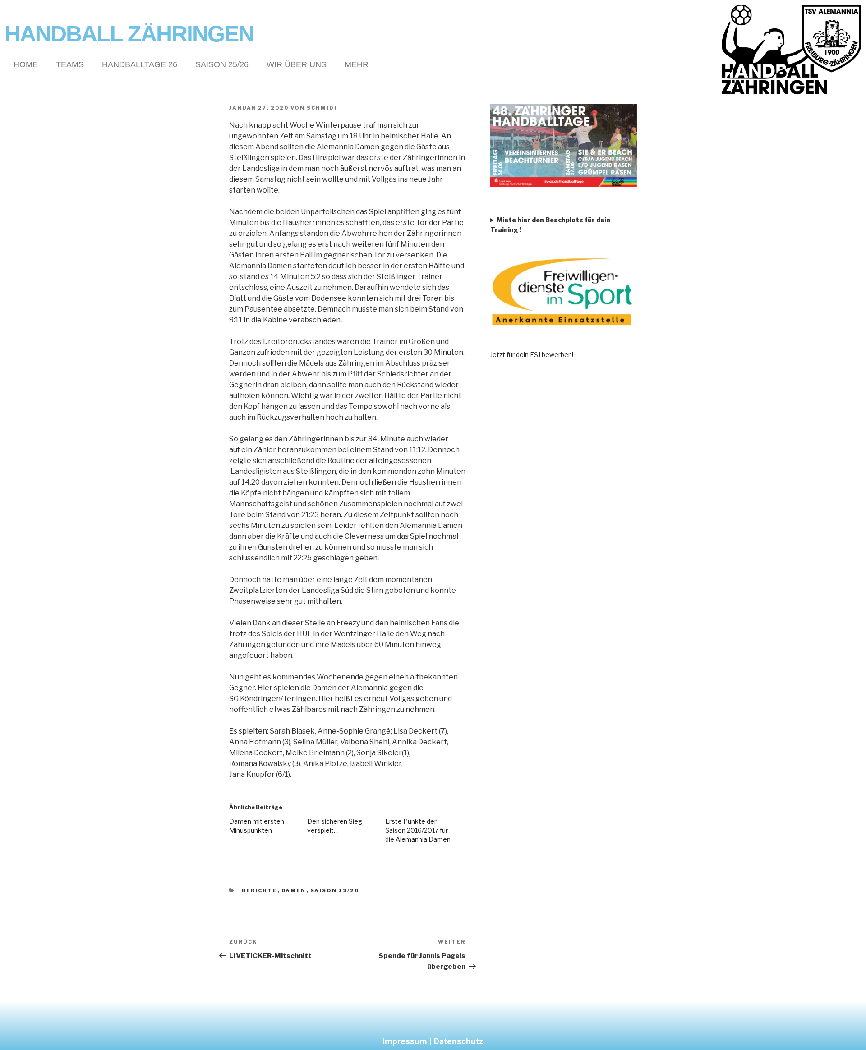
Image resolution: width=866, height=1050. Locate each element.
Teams (70, 64)
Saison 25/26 (222, 64)
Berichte (259, 890)
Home (26, 64)
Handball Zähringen (129, 33)
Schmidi (322, 108)
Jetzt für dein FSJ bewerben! (531, 354)
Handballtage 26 (139, 64)
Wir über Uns (297, 64)
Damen (293, 890)
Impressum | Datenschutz (433, 1041)
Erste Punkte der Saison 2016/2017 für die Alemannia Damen (418, 830)
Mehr (357, 64)
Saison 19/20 (334, 890)
